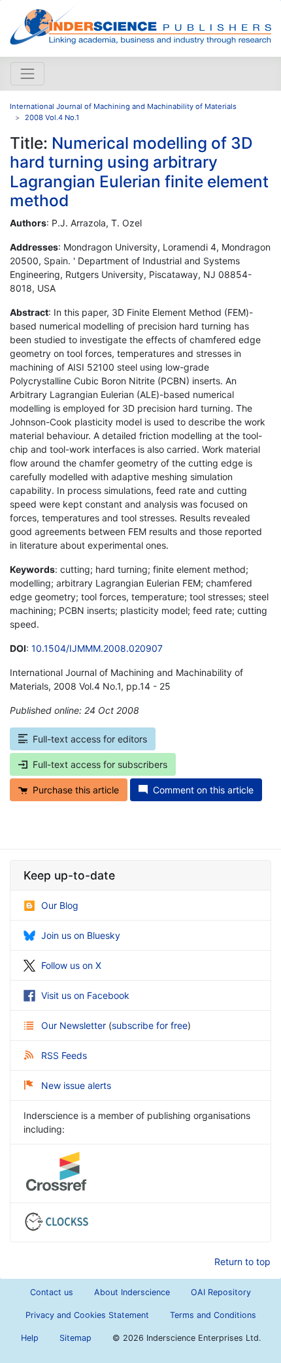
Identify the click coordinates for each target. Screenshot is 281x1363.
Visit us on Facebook (85, 995)
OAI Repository (221, 1292)
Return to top (242, 1261)
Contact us (51, 1292)
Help (30, 1338)
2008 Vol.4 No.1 (52, 117)
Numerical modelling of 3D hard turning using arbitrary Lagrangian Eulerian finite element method (139, 171)
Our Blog (59, 905)
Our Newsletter (74, 1025)
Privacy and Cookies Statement (87, 1315)
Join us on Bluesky (80, 935)
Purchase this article (76, 789)
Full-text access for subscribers (100, 764)
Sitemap (75, 1338)
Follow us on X (71, 965)
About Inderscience (132, 1292)
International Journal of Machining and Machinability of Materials (123, 106)
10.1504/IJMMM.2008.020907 (97, 648)
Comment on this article (203, 789)
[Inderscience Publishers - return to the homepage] (140, 23)
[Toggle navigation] (27, 73)
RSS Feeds (64, 1055)
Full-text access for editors (90, 738)
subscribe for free (150, 1025)
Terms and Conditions (213, 1315)
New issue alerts (76, 1085)
